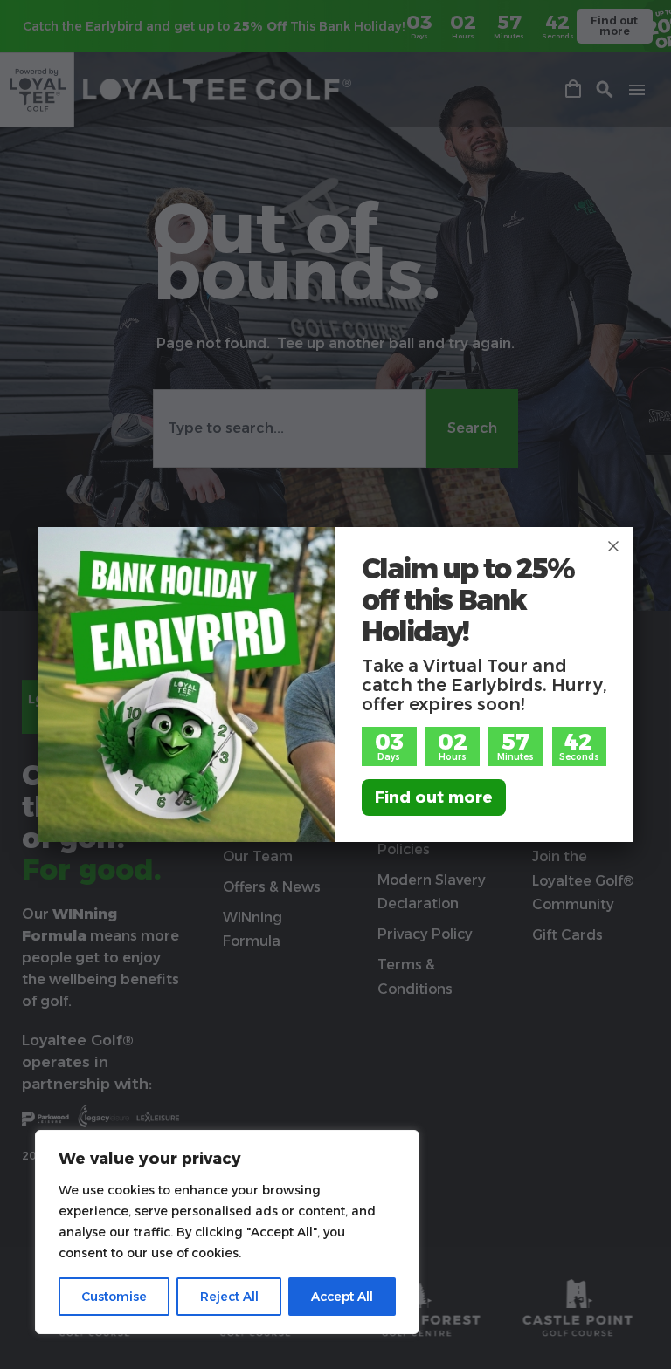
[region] (227, 1232)
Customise (114, 1296)
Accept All (342, 1296)
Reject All (229, 1296)
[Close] (613, 546)
